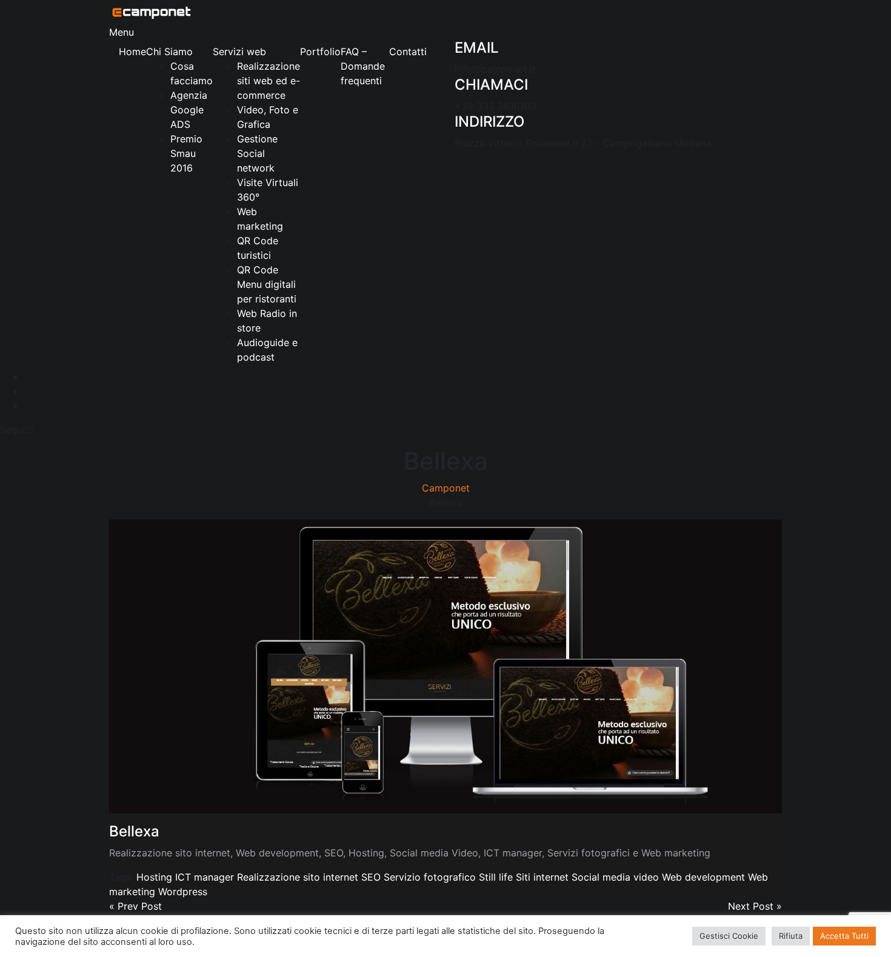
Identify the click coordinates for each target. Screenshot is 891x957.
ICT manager (204, 877)
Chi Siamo (169, 51)
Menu (121, 32)
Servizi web (239, 51)
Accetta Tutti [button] (844, 936)
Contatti (408, 51)
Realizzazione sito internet (297, 877)
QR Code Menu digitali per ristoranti (266, 284)
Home (132, 51)
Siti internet (542, 877)
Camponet (446, 488)
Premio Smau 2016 (186, 153)
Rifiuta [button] (791, 936)
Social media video (615, 877)
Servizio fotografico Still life (448, 877)
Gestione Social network (257, 153)
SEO (371, 877)
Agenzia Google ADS (188, 109)
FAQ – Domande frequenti (363, 66)
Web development (703, 877)
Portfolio (320, 51)
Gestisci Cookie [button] (728, 936)
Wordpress (182, 891)
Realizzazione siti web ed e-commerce (268, 80)
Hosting (154, 877)
